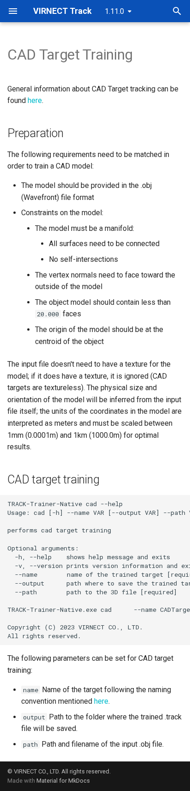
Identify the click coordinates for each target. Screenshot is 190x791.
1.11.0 (114, 11)
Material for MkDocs (63, 780)
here (35, 100)
